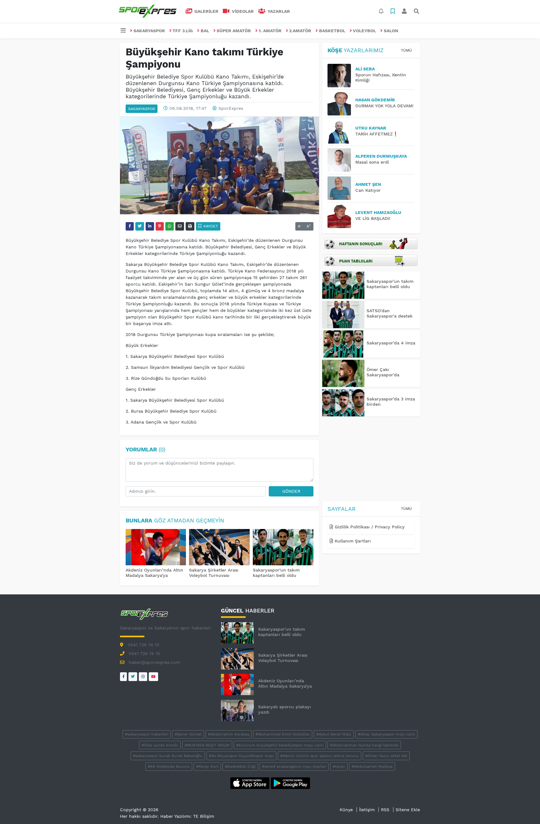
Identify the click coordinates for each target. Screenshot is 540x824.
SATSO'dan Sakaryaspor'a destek (389, 313)
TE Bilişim (203, 816)
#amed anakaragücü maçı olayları (294, 766)
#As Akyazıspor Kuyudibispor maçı (241, 756)
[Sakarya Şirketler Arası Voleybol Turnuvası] (219, 547)
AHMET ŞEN (368, 184)
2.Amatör (300, 30)
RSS (385, 809)
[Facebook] (123, 676)
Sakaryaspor (149, 30)
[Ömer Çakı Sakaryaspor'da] (343, 373)
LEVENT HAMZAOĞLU (378, 212)
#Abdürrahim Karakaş (228, 734)
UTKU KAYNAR (370, 127)
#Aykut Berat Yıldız (333, 734)
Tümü (406, 50)
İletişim (367, 809)
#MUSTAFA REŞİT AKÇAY (207, 745)
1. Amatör (270, 30)
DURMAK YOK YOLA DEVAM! (384, 105)
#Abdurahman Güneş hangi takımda (364, 745)
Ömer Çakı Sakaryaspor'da (383, 372)
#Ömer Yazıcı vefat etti (386, 756)
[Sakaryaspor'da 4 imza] (343, 344)
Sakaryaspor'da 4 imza (391, 342)
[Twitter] (132, 676)
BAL (205, 30)
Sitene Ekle (408, 809)
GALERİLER (205, 11)
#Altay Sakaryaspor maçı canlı (386, 734)
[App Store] (250, 782)
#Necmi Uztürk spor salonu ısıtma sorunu (319, 756)
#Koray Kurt (207, 766)
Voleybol (364, 30)
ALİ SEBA (365, 68)
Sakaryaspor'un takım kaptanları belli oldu (276, 572)
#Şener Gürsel (188, 734)
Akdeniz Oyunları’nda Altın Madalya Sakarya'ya (154, 572)
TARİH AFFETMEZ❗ (376, 133)
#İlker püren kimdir (160, 745)
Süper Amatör (234, 30)
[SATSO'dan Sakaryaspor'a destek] (343, 314)
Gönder (291, 491)
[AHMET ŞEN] (341, 188)
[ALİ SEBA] (341, 75)
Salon (391, 30)
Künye (346, 809)
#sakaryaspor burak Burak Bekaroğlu (167, 756)
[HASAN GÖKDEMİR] (341, 103)
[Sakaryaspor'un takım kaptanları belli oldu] (283, 547)
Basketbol (332, 30)
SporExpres (230, 108)
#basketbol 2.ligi (240, 766)
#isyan (339, 766)
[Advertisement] (371, 460)
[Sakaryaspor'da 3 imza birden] (343, 402)
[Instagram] (143, 676)
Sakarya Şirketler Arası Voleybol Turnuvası (213, 572)
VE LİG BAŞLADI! (372, 218)
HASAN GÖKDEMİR (375, 99)
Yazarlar (278, 11)
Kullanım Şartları (352, 540)
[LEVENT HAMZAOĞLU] (341, 216)
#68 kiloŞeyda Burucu (169, 766)
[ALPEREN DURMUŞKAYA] (341, 160)
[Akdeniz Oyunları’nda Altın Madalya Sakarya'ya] (156, 547)
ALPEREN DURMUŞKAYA (381, 156)
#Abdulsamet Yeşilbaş (372, 766)
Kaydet (210, 226)
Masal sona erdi (372, 162)
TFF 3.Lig (182, 30)
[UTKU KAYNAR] (341, 132)
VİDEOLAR (242, 11)
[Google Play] (290, 782)
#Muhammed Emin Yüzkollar (283, 734)
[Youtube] (153, 676)
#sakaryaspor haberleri (146, 734)
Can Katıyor (368, 190)
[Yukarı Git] (524, 808)
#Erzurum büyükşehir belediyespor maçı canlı (279, 745)
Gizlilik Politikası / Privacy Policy (369, 526)
